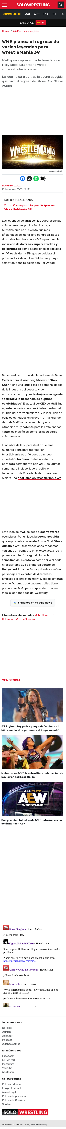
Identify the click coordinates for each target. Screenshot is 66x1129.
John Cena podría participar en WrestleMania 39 (29, 207)
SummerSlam (12, 14)
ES (43, 22)
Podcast (7, 1039)
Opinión (6, 1031)
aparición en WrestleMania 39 (39, 478)
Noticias (7, 1027)
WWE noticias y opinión (26, 31)
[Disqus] (32, 874)
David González (11, 185)
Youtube (7, 1068)
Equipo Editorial (11, 1088)
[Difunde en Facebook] (22, 178)
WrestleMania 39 (25, 619)
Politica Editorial (11, 1084)
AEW (37, 14)
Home (5, 31)
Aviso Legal (9, 1092)
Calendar (7, 1035)
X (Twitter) (8, 1059)
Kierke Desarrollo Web (38, 1124)
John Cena (41, 615)
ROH (54, 14)
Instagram (8, 1064)
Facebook (8, 1055)
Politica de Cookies (13, 1100)
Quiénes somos (11, 1043)
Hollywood (8, 619)
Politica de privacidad (14, 1096)
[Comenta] (43, 178)
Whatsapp (8, 1072)
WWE (28, 14)
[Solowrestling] (33, 5)
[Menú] (4, 4)
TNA (45, 14)
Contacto (7, 1104)
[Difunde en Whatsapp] (36, 178)
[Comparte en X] (29, 178)
